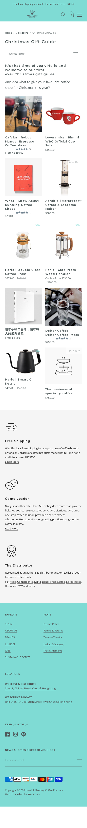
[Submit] (79, 760)
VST (20, 586)
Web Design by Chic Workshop (22, 794)
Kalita (37, 582)
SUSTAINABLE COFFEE (17, 657)
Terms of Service (53, 637)
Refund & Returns (53, 630)
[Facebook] (7, 734)
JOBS (8, 650)
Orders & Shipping (54, 644)
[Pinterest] (23, 734)
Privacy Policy (51, 624)
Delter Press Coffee (53, 582)
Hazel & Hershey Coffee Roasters (44, 790)
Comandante (25, 582)
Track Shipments (53, 650)
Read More (11, 528)
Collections (22, 32)
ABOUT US (11, 630)
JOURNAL (10, 644)
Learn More (12, 461)
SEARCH (9, 624)
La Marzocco (73, 582)
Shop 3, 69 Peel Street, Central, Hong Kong (30, 688)
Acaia (13, 582)
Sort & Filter (16, 54)
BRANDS (10, 637)
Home (8, 32)
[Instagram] (15, 734)
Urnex (8, 586)
